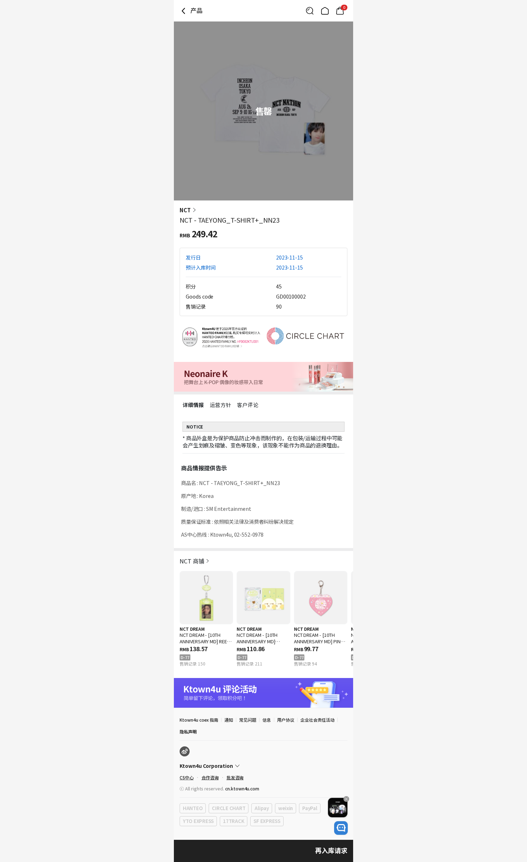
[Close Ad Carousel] (346, 799)
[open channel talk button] (341, 828)
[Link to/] (325, 11)
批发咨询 (235, 777)
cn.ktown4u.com (242, 788)
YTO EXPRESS (198, 821)
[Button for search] (310, 11)
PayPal (309, 808)
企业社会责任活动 (317, 720)
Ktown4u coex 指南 (199, 720)
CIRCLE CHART (228, 808)
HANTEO (193, 808)
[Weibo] (185, 751)
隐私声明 (188, 731)
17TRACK (233, 821)
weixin (285, 808)
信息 (266, 720)
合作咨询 (210, 777)
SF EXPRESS (266, 821)
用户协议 (285, 720)
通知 (228, 720)
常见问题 (247, 720)
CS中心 (187, 777)
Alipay (262, 808)
